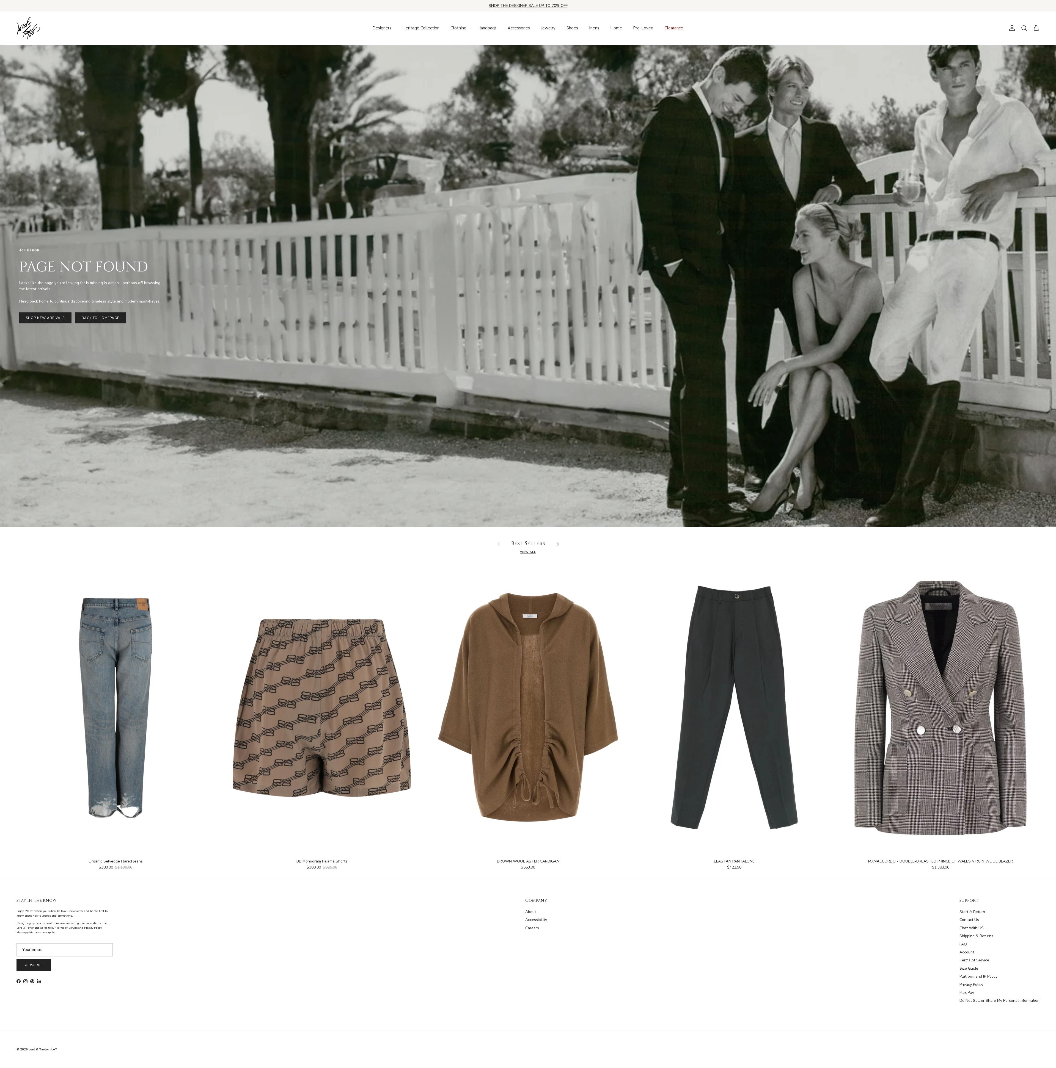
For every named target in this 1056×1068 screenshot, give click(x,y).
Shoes (572, 28)
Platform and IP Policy (978, 976)
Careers (532, 928)
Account (966, 952)
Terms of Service (974, 960)
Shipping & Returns (976, 936)
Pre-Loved (643, 28)
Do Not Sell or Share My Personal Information (999, 1000)
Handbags (487, 28)
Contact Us (969, 919)
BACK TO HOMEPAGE (100, 318)
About (530, 911)
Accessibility (536, 919)
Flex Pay (966, 992)
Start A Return (972, 911)
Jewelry (548, 28)
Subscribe (34, 965)
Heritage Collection (420, 28)
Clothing (458, 28)
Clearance (673, 28)
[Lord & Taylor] (28, 28)
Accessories (519, 28)
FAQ (963, 944)
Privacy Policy (971, 984)
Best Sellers (528, 544)
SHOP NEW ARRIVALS (45, 318)
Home (616, 28)
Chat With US (971, 928)
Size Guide (968, 968)
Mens (594, 28)
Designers (381, 28)
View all (528, 552)
